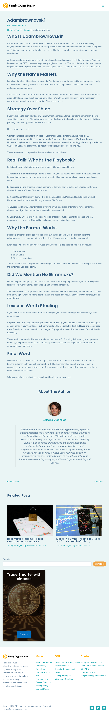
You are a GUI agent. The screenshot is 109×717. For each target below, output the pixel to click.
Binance (24, 634)
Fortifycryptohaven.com (91, 662)
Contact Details (42, 689)
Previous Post (11, 482)
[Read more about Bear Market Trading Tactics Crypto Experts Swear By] (30, 520)
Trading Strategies (14, 545)
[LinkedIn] (104, 708)
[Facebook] (92, 708)
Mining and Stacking (64, 679)
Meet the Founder (44, 662)
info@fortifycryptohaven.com (93, 676)
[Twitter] (98, 708)
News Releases (62, 666)
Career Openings (43, 682)
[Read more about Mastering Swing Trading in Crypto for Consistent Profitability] (79, 520)
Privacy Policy (42, 686)
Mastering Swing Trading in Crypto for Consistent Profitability (78, 540)
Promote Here (42, 679)
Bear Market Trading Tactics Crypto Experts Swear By (25, 540)
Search (6, 559)
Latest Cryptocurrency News (67, 662)
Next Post (100, 482)
